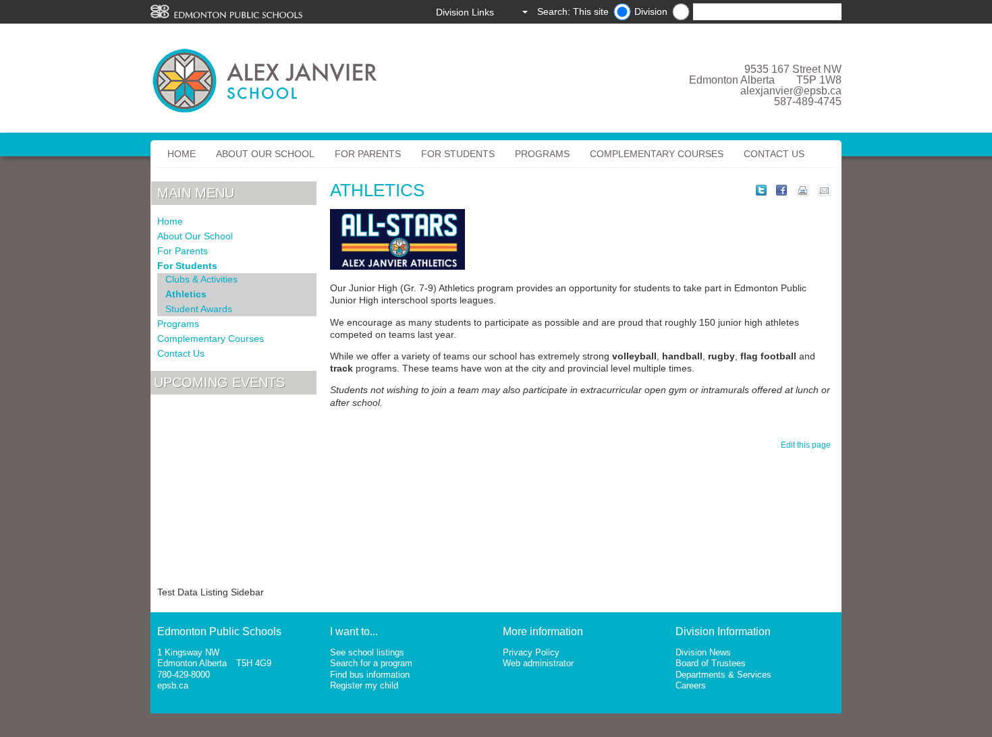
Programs (542, 153)
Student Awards (198, 308)
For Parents (368, 153)
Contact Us (774, 153)
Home (181, 153)
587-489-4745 (808, 101)
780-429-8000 (183, 675)
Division (650, 11)
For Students (458, 153)
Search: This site (573, 11)
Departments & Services (723, 675)
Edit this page (808, 445)
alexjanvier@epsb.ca (791, 90)
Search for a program (371, 663)
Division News (703, 652)
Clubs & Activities (201, 279)
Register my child (364, 685)
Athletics (185, 294)
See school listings (367, 652)
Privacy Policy (531, 652)
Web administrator (538, 663)
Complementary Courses (656, 153)
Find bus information (370, 675)
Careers (691, 685)
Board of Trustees (711, 663)
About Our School (265, 153)
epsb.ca (172, 685)
